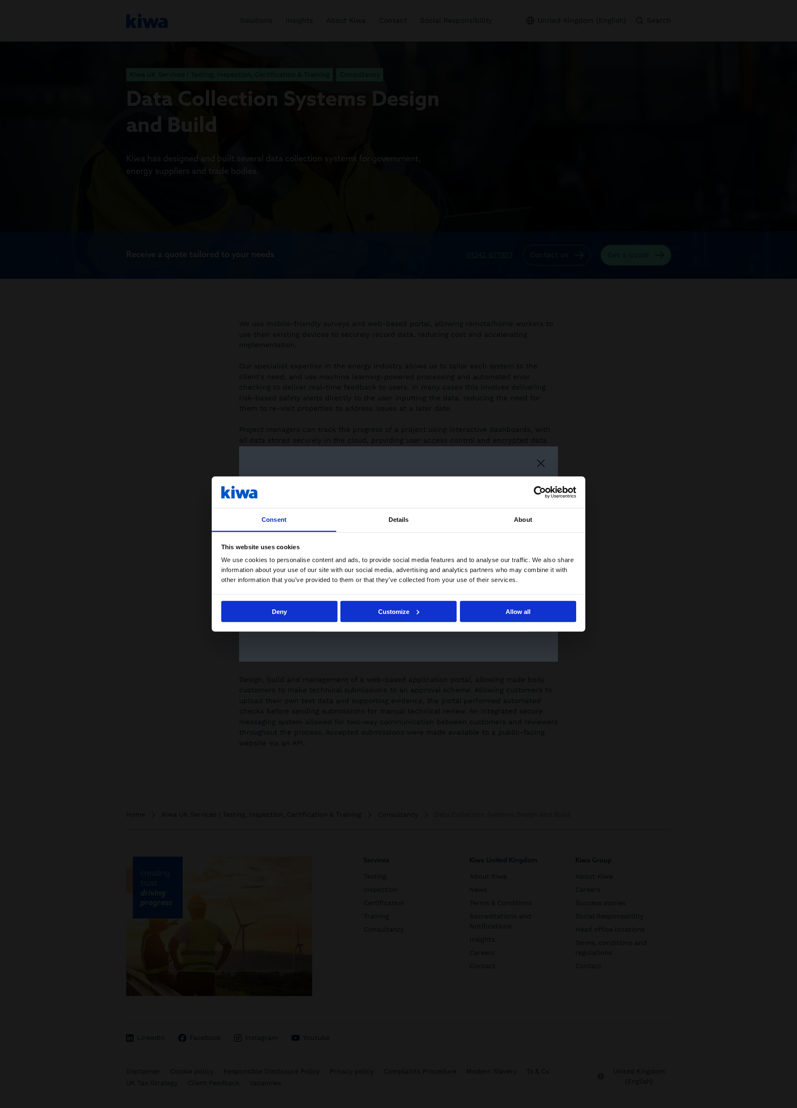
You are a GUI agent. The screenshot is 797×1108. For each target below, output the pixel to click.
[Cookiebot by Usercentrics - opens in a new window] (540, 492)
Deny (279, 611)
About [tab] (523, 519)
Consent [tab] (274, 519)
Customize (393, 611)
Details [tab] (399, 519)
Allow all (518, 611)
